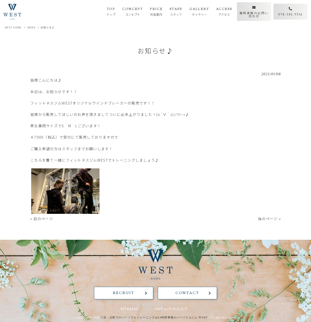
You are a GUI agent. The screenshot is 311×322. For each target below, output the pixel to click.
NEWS (31, 27)
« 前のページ (41, 218)
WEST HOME (13, 27)
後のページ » (269, 218)
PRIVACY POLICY (171, 309)
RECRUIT (123, 293)
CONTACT (187, 293)
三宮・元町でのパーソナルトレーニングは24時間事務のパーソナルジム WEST (154, 317)
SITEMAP (129, 309)
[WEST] (12, 12)
